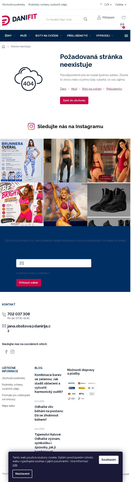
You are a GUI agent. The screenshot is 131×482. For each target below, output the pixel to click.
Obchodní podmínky (13, 4)
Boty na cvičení (91, 89)
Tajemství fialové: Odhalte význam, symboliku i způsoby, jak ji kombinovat (48, 443)
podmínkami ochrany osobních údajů (70, 273)
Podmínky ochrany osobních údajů (47, 4)
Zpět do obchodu (74, 100)
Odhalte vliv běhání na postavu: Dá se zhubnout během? (49, 413)
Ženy (63, 89)
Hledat (85, 19)
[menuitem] (10, 36)
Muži (74, 89)
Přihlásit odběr (28, 282)
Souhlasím (108, 459)
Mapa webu (8, 405)
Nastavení (22, 473)
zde (14, 465)
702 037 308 (19, 314)
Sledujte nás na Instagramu (70, 126)
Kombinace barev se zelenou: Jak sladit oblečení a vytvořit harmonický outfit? (49, 383)
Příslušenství (114, 89)
